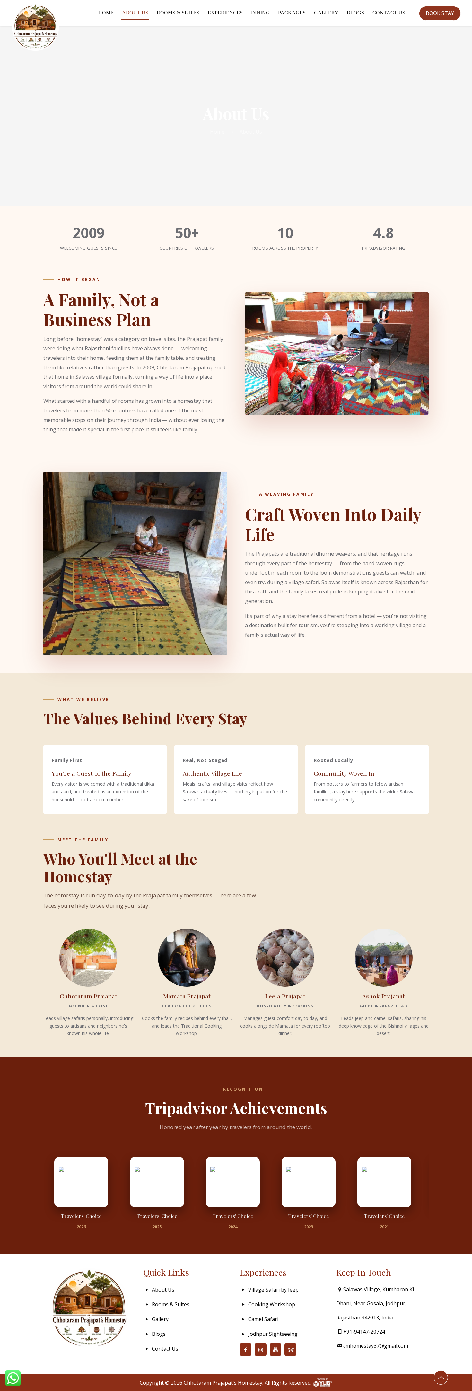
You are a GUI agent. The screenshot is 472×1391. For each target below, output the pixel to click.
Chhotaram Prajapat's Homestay (223, 1382)
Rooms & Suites (170, 1304)
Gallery (160, 1319)
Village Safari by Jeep (273, 1289)
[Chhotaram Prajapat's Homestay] (35, 27)
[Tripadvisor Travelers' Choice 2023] (308, 1182)
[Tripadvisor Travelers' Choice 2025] (157, 1182)
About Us (163, 1289)
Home (217, 131)
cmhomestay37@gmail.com (375, 1345)
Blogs (159, 1333)
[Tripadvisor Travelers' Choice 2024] (233, 1182)
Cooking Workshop (271, 1304)
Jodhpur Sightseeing (273, 1333)
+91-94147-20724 (364, 1331)
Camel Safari (263, 1319)
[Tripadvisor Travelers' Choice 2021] (384, 1182)
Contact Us (165, 1348)
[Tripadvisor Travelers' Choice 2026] (81, 1182)
